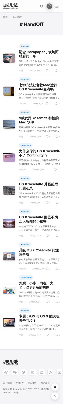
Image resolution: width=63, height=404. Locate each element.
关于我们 (7, 382)
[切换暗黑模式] (55, 396)
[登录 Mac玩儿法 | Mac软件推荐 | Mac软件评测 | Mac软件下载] (49, 6)
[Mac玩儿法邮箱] (59, 372)
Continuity (26, 145)
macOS (22, 103)
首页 (5, 17)
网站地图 (32, 382)
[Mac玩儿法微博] (6, 372)
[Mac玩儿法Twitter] (24, 372)
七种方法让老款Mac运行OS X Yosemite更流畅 (38, 87)
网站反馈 (45, 382)
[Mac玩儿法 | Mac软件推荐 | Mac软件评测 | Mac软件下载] (11, 6)
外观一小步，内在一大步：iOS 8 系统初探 (36, 285)
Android (25, 46)
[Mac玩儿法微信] (15, 372)
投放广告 (19, 382)
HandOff (17, 17)
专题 (21, 70)
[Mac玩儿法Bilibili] (41, 372)
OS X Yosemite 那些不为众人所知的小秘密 (38, 219)
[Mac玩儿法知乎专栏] (33, 372)
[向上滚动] (55, 387)
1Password (26, 277)
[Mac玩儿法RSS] (50, 372)
